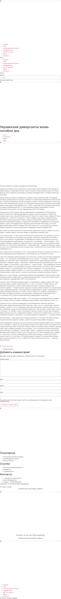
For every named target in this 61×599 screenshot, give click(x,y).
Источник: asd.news (6, 346)
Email (2, 385)
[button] (30, 58)
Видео (5, 54)
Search (2, 75)
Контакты (6, 56)
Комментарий (5, 359)
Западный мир (7, 50)
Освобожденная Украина (11, 48)
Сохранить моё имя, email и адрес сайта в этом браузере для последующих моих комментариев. (26, 400)
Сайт (1, 392)
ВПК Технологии (8, 52)
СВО (4, 46)
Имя (2, 379)
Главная (5, 44)
